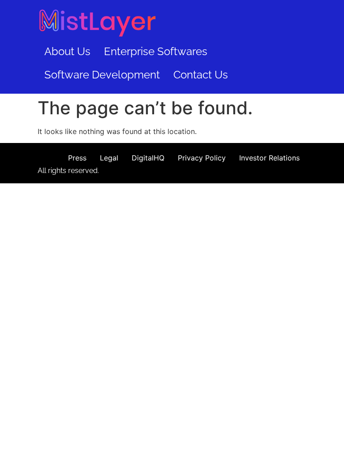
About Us (67, 51)
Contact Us (200, 74)
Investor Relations (269, 157)
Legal (109, 157)
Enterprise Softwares (155, 51)
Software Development (102, 74)
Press (77, 157)
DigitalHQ (148, 157)
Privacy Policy (202, 157)
